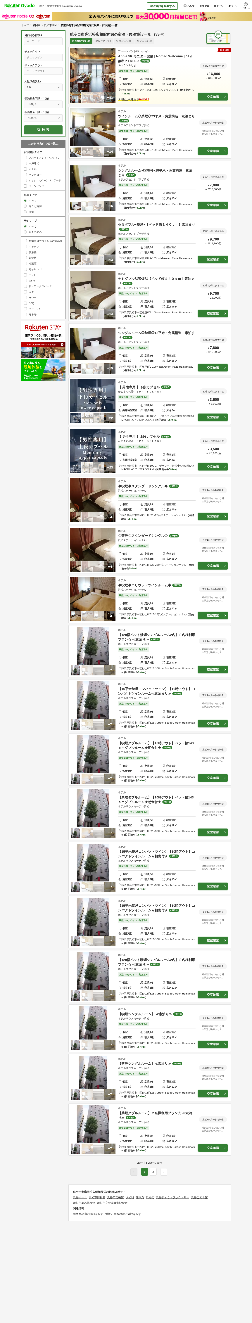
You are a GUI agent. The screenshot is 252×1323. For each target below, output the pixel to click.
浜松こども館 (199, 1197)
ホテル (33, 169)
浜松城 (130, 1197)
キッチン (34, 246)
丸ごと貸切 (35, 206)
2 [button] (153, 1171)
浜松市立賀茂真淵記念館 (112, 1202)
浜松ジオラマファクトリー (172, 1197)
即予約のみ (35, 232)
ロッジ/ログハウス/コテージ (45, 180)
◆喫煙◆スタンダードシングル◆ (143, 486)
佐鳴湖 (140, 1197)
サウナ (33, 297)
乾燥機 (33, 257)
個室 (31, 211)
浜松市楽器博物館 (84, 1202)
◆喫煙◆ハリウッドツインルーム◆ (144, 585)
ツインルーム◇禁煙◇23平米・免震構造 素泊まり (156, 116)
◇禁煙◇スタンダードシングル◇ (143, 535)
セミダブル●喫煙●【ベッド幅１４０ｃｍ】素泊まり (156, 224)
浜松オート (80, 1197)
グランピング (36, 186)
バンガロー (35, 174)
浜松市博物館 (97, 1197)
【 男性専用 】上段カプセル (139, 436)
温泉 (31, 291)
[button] (163, 1171)
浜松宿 (150, 1197)
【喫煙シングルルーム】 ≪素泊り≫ (145, 1014)
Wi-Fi (32, 280)
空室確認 (213, 96)
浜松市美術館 (115, 1197)
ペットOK (34, 308)
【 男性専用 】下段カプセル (139, 387)
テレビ (33, 275)
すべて (33, 200)
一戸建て (34, 163)
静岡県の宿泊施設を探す (88, 1213)
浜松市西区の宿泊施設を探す (123, 1213)
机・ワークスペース (40, 286)
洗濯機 (33, 252)
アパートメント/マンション (45, 157)
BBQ (31, 303)
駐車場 (33, 314)
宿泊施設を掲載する (162, 6)
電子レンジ (35, 269)
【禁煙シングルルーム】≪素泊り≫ (144, 1063)
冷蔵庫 (33, 263)
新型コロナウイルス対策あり (45, 240)
